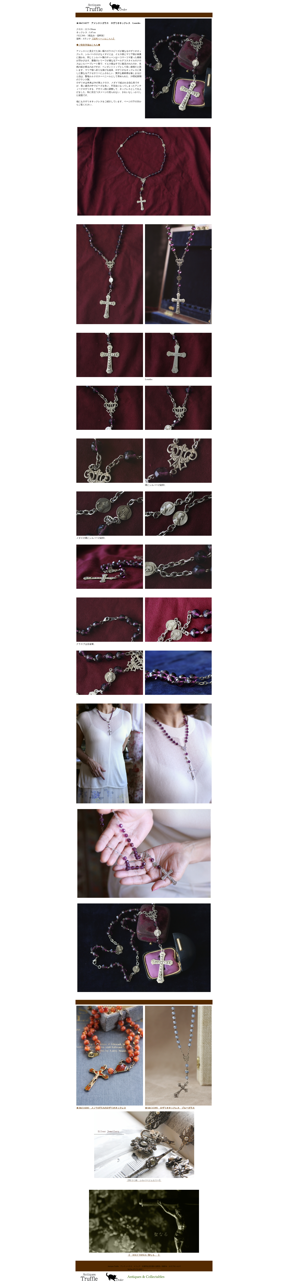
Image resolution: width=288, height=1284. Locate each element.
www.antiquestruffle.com (152, 1269)
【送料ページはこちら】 (103, 38)
